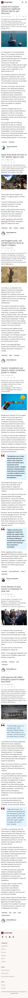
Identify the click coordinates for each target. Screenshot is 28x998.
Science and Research (14, 571)
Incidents (22, 228)
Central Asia (4, 664)
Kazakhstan (4, 946)
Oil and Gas (4, 142)
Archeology (16, 355)
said (2, 902)
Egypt (10, 355)
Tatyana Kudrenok (11, 146)
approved (4, 221)
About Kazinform (5, 970)
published (7, 388)
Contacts (3, 988)
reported (13, 344)
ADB (10, 912)
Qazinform (4, 172)
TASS (20, 172)
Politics (3, 949)
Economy (3, 952)
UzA (19, 606)
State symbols (4, 973)
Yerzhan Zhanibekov (12, 578)
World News (11, 142)
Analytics (3, 955)
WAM (7, 264)
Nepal (10, 228)
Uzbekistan (11, 661)
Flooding (16, 228)
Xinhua (3, 28)
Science (23, 571)
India (17, 661)
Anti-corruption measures (7, 976)
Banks (14, 912)
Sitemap (3, 985)
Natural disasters (6, 915)
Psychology (4, 571)
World (2, 958)
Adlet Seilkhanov (11, 232)
